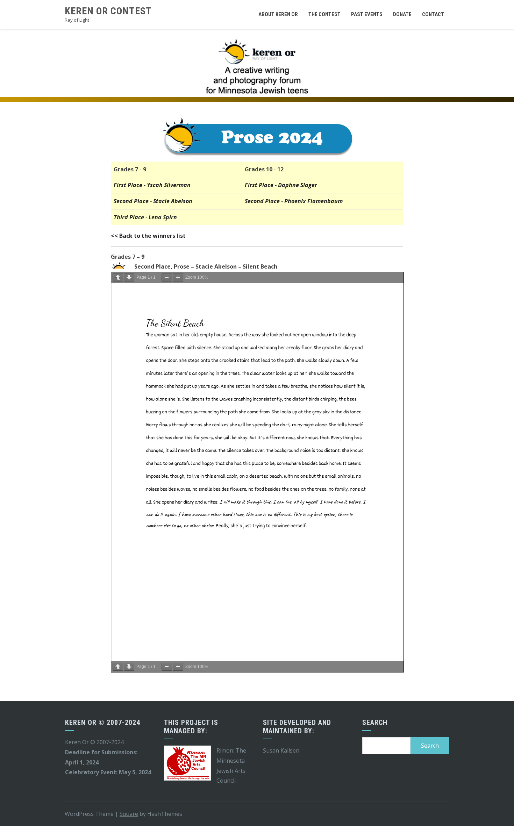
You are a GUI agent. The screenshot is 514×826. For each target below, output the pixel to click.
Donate (402, 14)
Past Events (367, 14)
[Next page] (129, 277)
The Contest (324, 14)
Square (129, 814)
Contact (433, 14)
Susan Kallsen (281, 750)
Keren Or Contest (108, 11)
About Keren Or (278, 14)
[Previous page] (118, 277)
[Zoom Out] (167, 277)
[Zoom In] (178, 277)
